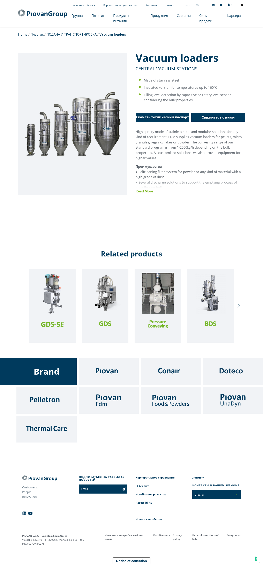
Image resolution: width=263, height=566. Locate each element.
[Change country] (197, 5)
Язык (187, 5)
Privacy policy (177, 537)
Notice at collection (131, 561)
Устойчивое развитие (151, 494)
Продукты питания (121, 18)
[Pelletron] (46, 400)
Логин (196, 477)
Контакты (151, 5)
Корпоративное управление (120, 5)
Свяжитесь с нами (218, 117)
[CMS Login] (229, 4)
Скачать (170, 5)
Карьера (234, 15)
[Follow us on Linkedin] (213, 5)
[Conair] (171, 371)
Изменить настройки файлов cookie (124, 537)
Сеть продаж (205, 18)
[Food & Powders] (171, 400)
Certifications (161, 535)
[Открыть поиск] (242, 5)
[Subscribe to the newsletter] (123, 489)
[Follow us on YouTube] (221, 5)
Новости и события (83, 5)
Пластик (98, 15)
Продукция (159, 15)
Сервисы (184, 15)
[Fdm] (109, 400)
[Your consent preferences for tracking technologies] (256, 559)
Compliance (233, 535)
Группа (77, 15)
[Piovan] (109, 371)
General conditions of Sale (205, 537)
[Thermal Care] (46, 429)
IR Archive (142, 486)
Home (23, 34)
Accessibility (144, 502)
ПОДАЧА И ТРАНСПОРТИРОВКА (71, 34)
